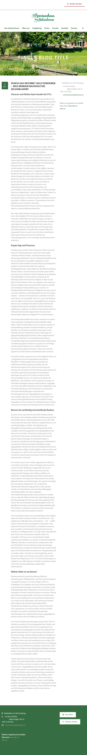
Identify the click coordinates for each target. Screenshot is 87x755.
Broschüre (69, 715)
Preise (46, 28)
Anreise (55, 28)
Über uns (26, 28)
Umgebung (37, 28)
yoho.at (62, 109)
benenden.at (72, 106)
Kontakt (64, 28)
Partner (74, 28)
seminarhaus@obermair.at (73, 95)
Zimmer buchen (75, 4)
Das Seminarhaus (11, 28)
